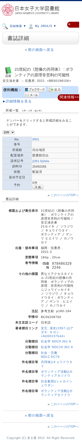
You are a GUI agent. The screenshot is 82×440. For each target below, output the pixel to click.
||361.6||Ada (40, 161)
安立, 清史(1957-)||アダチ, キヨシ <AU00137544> (57, 332)
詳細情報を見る (19, 101)
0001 (35, 139)
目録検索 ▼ (17, 26)
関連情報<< (69, 97)
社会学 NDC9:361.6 (56, 341)
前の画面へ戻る (41, 50)
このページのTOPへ (65, 195)
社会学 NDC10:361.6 (57, 347)
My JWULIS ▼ (45, 26)
